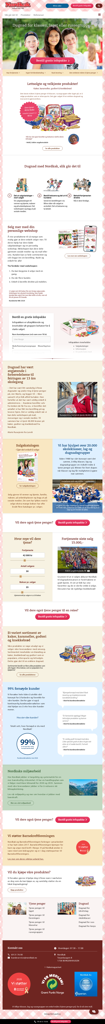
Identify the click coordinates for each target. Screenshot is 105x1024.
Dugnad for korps (87, 926)
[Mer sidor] (99, 14)
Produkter (25, 14)
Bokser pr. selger (27, 582)
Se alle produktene (27, 674)
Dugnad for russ (86, 922)
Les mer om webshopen (77, 256)
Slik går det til (11, 14)
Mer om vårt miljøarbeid (21, 803)
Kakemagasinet (54, 967)
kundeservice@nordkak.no (24, 957)
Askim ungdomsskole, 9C (75, 570)
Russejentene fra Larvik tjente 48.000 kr (76, 415)
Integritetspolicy (52, 1013)
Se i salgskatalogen (27, 486)
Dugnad (84, 904)
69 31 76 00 (17, 954)
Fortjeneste (27, 550)
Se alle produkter (52, 148)
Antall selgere (27, 566)
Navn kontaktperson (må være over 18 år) (29, 334)
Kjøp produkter (17, 890)
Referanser (39, 14)
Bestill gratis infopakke (82, 5)
